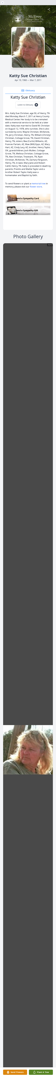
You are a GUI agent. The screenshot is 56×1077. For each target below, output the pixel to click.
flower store (36, 186)
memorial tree (38, 183)
